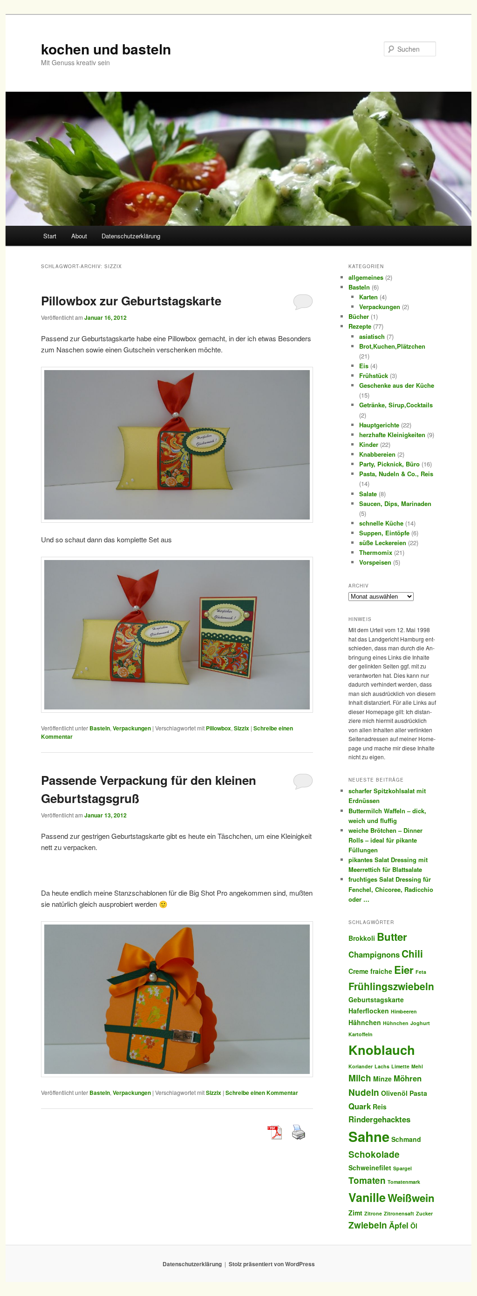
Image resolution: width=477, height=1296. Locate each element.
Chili (412, 953)
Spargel (402, 1168)
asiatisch (372, 336)
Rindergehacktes (379, 1119)
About (79, 235)
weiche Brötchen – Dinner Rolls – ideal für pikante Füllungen (385, 840)
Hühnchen (396, 1022)
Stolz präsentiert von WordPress (272, 1264)
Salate (368, 493)
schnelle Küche (381, 523)
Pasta (418, 1093)
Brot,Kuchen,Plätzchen (392, 346)
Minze (382, 1078)
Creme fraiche (370, 971)
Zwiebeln (367, 1225)
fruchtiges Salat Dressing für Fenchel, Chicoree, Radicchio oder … (390, 889)
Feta (421, 971)
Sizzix (241, 728)
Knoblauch (381, 1049)
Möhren (408, 1078)
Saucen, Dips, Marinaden (395, 503)
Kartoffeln (360, 1034)
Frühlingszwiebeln (391, 986)
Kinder (368, 444)
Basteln (99, 728)
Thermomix (375, 552)
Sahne (368, 1136)
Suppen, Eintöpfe (384, 532)
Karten (368, 296)
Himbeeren (404, 1011)
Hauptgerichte (379, 424)
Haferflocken (368, 1010)
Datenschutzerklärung (131, 235)
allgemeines (365, 277)
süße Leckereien (382, 542)
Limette (400, 1066)
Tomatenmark (404, 1181)
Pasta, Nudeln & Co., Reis (396, 473)
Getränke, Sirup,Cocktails (396, 404)
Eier (404, 969)
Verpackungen (132, 728)
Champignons (374, 954)
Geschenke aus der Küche (396, 385)
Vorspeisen (375, 562)
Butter (392, 936)
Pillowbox (218, 728)
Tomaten (367, 1180)
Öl (413, 1225)
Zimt (355, 1212)
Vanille (367, 1197)
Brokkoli (361, 938)
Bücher (358, 316)
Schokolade (374, 1154)
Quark (359, 1106)
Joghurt (420, 1022)
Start (49, 235)
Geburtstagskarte (376, 999)
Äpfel (399, 1225)
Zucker (424, 1213)
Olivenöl (394, 1093)
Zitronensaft (399, 1213)
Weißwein (411, 1197)
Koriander (360, 1066)
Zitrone (373, 1213)
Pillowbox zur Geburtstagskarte (131, 300)
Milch (359, 1078)
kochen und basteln (106, 49)
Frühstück (373, 375)
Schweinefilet (369, 1167)
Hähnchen (364, 1022)
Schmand (406, 1139)
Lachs (382, 1066)
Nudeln (363, 1092)
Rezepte (359, 326)
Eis (363, 365)
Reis (380, 1106)
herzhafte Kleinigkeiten (392, 434)
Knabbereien (377, 454)
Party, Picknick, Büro (389, 463)
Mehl (417, 1066)
